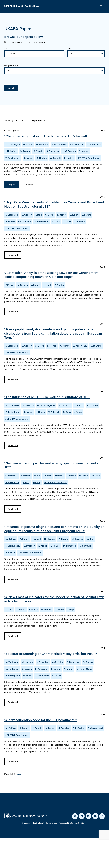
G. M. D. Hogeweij (46, 405)
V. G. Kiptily (57, 662)
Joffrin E (71, 475)
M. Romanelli (69, 545)
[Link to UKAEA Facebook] (82, 816)
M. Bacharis (42, 144)
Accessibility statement (69, 822)
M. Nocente (27, 662)
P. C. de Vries (76, 144)
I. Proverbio (42, 662)
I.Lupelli (47, 285)
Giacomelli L (11, 475)
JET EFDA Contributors (17, 228)
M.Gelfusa (23, 285)
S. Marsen (84, 151)
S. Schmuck (85, 545)
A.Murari (35, 285)
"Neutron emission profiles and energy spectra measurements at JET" (53, 465)
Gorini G (48, 475)
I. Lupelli (36, 539)
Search (7, 48)
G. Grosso (27, 668)
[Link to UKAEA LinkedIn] (88, 816)
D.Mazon (59, 609)
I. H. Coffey (11, 151)
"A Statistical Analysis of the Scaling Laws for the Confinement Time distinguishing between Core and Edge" (51, 274)
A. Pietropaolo (12, 675)
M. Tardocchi (11, 662)
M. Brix (89, 539)
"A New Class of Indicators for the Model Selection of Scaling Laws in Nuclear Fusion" (54, 599)
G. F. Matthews (59, 144)
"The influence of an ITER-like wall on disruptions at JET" (47, 397)
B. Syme (27, 675)
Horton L (59, 475)
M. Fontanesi (11, 668)
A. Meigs (42, 545)
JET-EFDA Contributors (88, 158)
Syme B (36, 482)
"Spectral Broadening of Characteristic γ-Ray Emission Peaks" (50, 653)
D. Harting (41, 158)
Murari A (95, 475)
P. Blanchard (73, 662)
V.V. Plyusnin (24, 221)
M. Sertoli (28, 144)
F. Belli (38, 214)
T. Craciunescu (12, 158)
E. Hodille (69, 158)
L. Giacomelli (11, 214)
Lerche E (83, 475)
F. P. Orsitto (78, 728)
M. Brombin (63, 728)
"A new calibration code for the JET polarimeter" (40, 720)
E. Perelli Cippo (84, 668)
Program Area (11, 65)
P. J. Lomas (92, 405)
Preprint (12, 184)
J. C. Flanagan (12, 144)
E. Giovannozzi (95, 728)
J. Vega (78, 412)
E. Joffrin (61, 214)
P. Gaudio (63, 539)
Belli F (37, 475)
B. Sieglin (38, 151)
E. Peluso (55, 545)
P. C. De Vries (12, 405)
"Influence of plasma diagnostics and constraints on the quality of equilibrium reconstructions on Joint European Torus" (54, 528)
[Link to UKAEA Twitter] (75, 816)
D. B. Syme (96, 345)
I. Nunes (40, 412)
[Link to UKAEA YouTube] (95, 816)
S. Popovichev (42, 221)
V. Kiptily (74, 214)
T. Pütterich (54, 412)
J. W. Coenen (69, 151)
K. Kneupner (41, 668)
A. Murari (28, 158)
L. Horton (52, 345)
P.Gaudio (59, 285)
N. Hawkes (49, 539)
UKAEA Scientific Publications (21, 6)
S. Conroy (27, 214)
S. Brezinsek (52, 151)
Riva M (26, 482)
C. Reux (56, 221)
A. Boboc (49, 728)
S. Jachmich (65, 405)
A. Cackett (55, 158)
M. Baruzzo (28, 405)
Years (70, 48)
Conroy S (26, 475)
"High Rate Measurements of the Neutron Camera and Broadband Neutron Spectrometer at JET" (54, 204)
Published (28, 184)
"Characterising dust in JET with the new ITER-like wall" (46, 136)
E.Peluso (9, 285)
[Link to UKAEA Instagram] (102, 816)
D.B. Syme (79, 221)
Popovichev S (12, 482)
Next (19, 774)
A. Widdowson (94, 144)
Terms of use (51, 822)
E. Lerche (86, 214)
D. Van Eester (42, 675)
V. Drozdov (29, 545)
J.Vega (70, 609)
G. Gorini (49, 214)
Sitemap (84, 822)
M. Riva (67, 221)
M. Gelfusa (10, 539)
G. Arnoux (25, 151)
